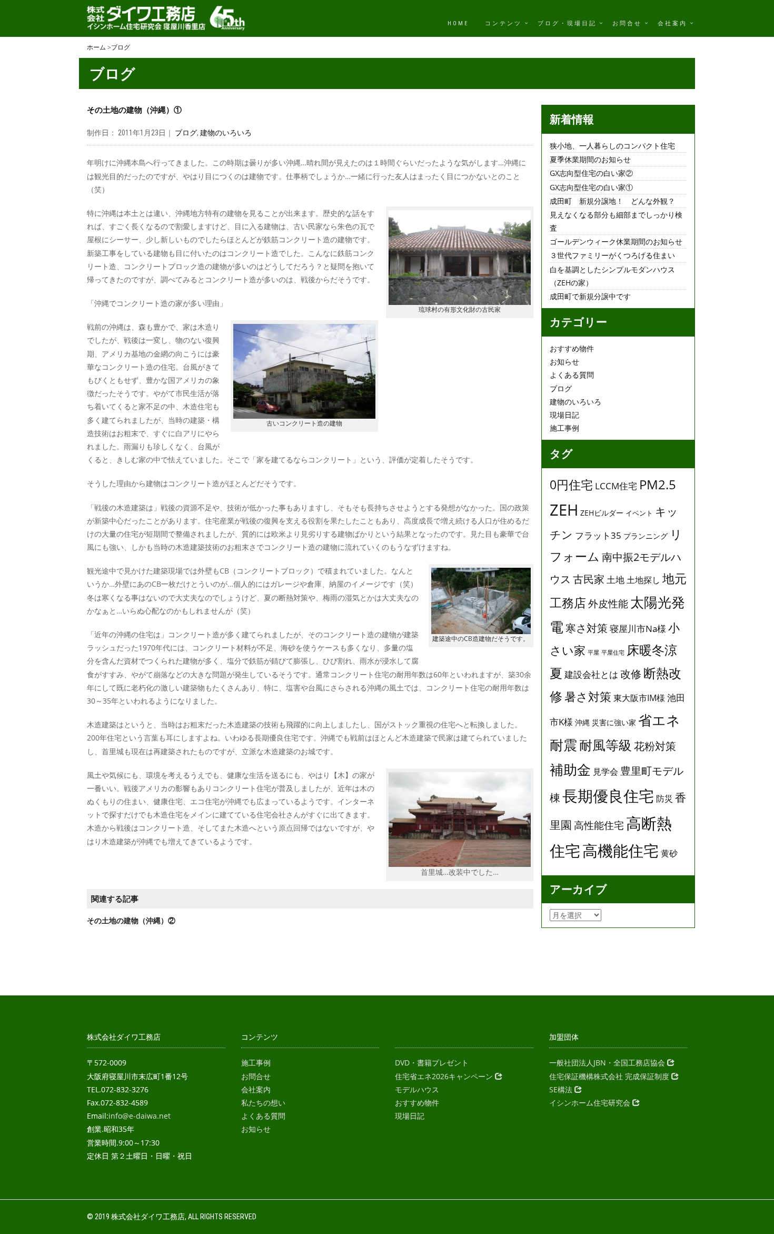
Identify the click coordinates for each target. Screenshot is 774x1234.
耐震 (563, 744)
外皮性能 (608, 603)
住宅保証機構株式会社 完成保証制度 (610, 1076)
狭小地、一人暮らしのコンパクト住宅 (612, 146)
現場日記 (564, 415)
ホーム (96, 47)
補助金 (570, 769)
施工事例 (564, 428)
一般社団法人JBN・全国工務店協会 (608, 1063)
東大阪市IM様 (639, 698)
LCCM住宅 (616, 485)
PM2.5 (657, 484)
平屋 (593, 652)
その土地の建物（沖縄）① (134, 110)
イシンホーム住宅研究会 (590, 1103)
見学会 (605, 771)
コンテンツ (503, 23)
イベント (639, 513)
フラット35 (598, 535)
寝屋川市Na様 (638, 629)
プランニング (645, 536)
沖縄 (582, 722)
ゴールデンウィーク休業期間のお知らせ (616, 241)
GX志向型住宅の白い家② (591, 173)
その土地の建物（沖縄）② (131, 920)
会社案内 (672, 23)
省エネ (659, 719)
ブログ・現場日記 (567, 23)
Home (458, 23)
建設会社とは (591, 674)
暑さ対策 (587, 696)
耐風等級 (605, 745)
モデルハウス (417, 1089)
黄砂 (669, 853)
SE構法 (561, 1089)
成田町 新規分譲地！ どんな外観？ (612, 201)
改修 (630, 673)
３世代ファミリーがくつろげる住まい (612, 255)
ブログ (120, 47)
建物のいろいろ (226, 133)
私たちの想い (263, 1103)
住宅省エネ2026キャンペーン (445, 1076)
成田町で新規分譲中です (590, 296)
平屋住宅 (612, 652)
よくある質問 (572, 375)
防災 (664, 798)
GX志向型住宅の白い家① (591, 187)
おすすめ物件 (572, 348)
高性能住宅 (599, 825)
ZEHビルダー (601, 513)
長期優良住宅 (608, 795)
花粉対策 (655, 746)
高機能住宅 (620, 850)
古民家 (588, 579)
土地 (615, 580)
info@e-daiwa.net (139, 1116)
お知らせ (564, 362)
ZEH (564, 509)
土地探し (643, 580)
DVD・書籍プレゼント (432, 1063)
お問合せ (627, 23)
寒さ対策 (586, 627)
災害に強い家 (614, 722)
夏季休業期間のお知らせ (590, 159)
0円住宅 (571, 484)
